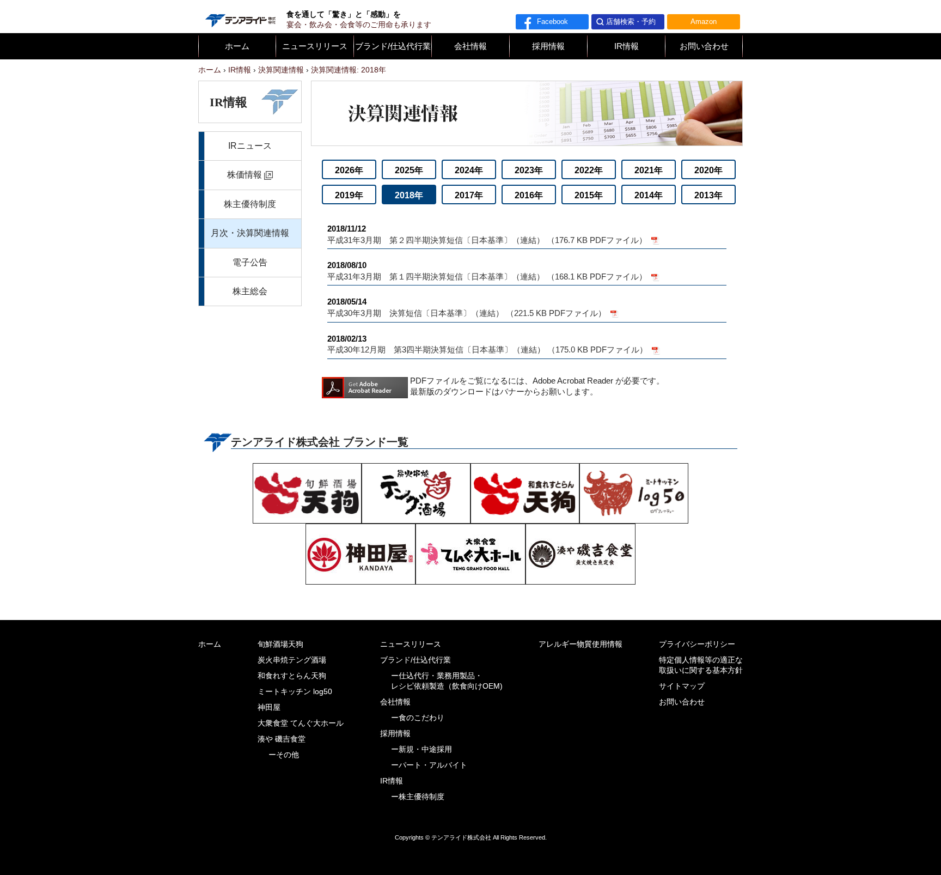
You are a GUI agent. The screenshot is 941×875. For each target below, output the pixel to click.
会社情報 (470, 46)
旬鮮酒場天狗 (280, 644)
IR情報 (626, 46)
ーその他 (283, 755)
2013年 (708, 195)
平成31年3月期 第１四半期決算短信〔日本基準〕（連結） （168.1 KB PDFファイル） (488, 271)
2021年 (648, 170)
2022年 (589, 170)
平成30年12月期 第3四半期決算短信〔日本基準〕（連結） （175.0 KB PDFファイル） (488, 345)
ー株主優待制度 (417, 797)
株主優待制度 (250, 204)
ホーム (237, 46)
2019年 (349, 195)
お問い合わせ (704, 46)
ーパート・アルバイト (429, 765)
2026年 (349, 170)
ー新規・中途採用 (421, 749)
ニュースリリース (314, 46)
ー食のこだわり (417, 718)
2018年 (409, 195)
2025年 (409, 170)
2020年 (708, 170)
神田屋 (269, 707)
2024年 (469, 170)
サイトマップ (682, 686)
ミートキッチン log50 (295, 692)
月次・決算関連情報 (250, 233)
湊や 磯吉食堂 (281, 739)
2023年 (529, 170)
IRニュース (250, 145)
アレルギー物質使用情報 (580, 644)
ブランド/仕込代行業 (393, 46)
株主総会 (250, 291)
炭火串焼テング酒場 (292, 660)
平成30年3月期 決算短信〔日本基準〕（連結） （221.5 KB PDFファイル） (467, 307)
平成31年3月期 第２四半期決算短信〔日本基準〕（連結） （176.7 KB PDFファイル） (488, 234)
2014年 (648, 195)
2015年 (589, 195)
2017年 (469, 195)
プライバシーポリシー (697, 644)
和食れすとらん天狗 (292, 676)
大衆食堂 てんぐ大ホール (301, 723)
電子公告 (250, 262)
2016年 (529, 195)
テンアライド (239, 16)
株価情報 (244, 174)
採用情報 (548, 46)
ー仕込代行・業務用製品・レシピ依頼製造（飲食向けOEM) (447, 681)
